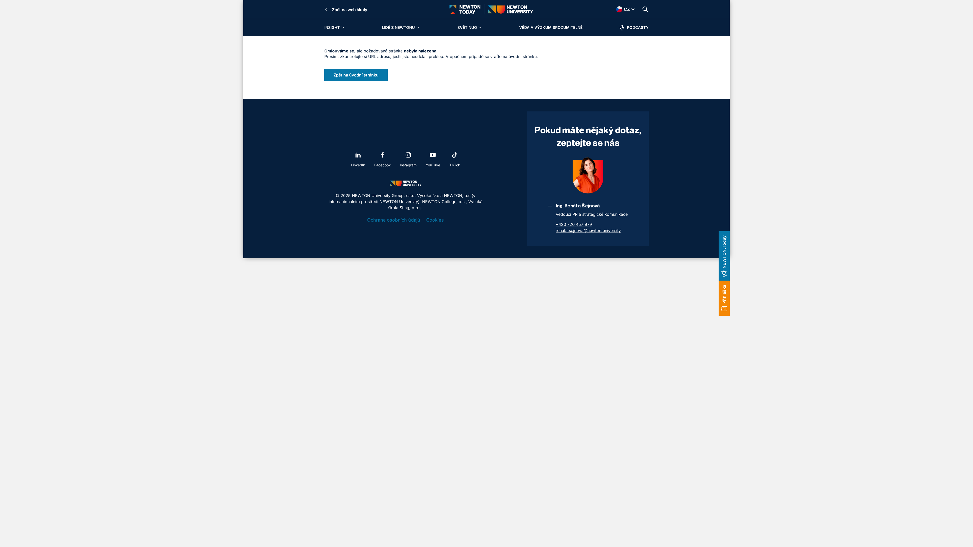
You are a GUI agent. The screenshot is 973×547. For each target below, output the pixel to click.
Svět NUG (467, 27)
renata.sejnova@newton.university (588, 230)
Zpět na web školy (349, 9)
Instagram (408, 165)
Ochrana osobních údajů (393, 220)
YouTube (433, 165)
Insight (332, 27)
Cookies (435, 220)
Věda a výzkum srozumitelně (551, 27)
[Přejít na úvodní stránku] (465, 9)
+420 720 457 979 (574, 224)
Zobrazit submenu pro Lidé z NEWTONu (418, 28)
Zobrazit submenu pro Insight (343, 28)
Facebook (382, 165)
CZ (620, 9)
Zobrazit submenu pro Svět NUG (480, 28)
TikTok (454, 165)
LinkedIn (358, 165)
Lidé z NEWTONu (398, 27)
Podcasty (638, 27)
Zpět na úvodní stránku (356, 74)
